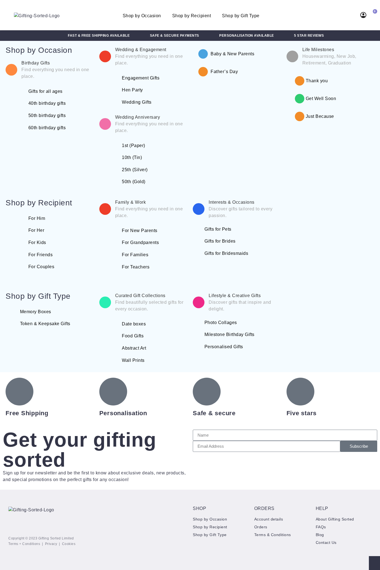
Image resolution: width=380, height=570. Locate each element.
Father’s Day (224, 71)
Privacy (51, 544)
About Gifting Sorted (335, 519)
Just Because (320, 116)
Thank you (317, 80)
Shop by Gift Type (241, 15)
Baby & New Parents (232, 53)
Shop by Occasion (142, 15)
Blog (320, 534)
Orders (260, 527)
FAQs (321, 527)
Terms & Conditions (272, 534)
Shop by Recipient (191, 15)
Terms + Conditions (24, 544)
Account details (268, 519)
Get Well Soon (321, 98)
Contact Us (326, 542)
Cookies (69, 544)
